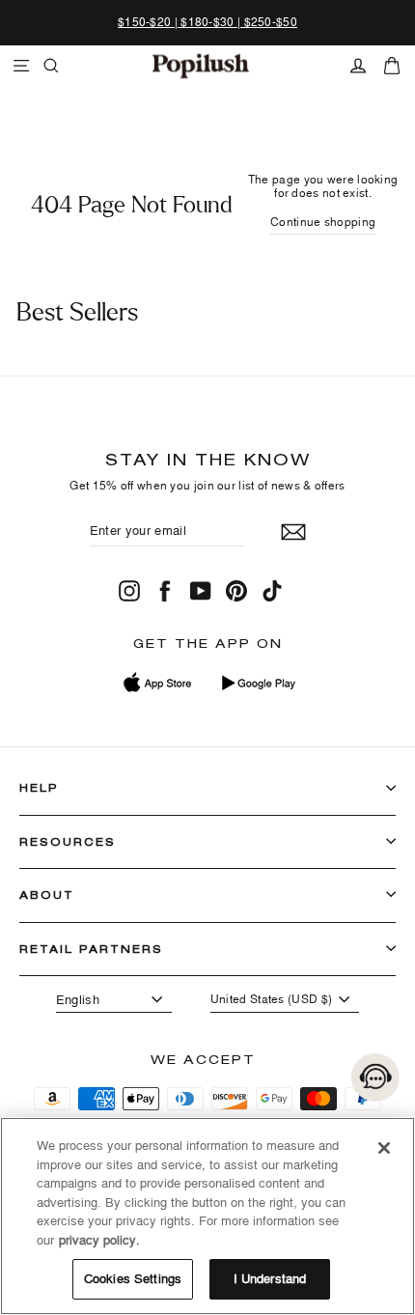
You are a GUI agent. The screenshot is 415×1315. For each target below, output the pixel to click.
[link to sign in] (358, 65)
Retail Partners (91, 948)
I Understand (270, 1278)
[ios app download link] (158, 682)
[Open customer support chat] (375, 1077)
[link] (200, 65)
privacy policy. (99, 1239)
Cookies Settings (132, 1278)
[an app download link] (257, 682)
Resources (67, 841)
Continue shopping (322, 221)
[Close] (384, 1148)
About (46, 894)
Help (39, 787)
